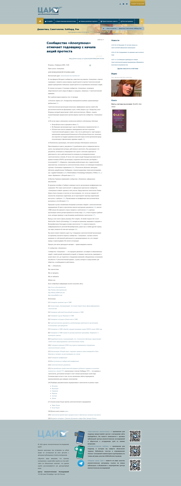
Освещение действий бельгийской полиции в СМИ (67, 312)
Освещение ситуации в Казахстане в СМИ (64, 319)
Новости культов (111, 28)
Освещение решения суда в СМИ (61, 302)
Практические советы (110, 21)
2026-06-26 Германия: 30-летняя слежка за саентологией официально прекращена (124, 46)
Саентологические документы (60, 365)
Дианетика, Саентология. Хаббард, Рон (130, 28)
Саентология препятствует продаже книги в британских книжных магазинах (76, 415)
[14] (95, 207)
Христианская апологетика (66, 21)
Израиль (54, 393)
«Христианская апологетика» (99, 431)
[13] (67, 201)
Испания (55, 386)
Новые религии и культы (89, 21)
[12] (64, 198)
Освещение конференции (59, 357)
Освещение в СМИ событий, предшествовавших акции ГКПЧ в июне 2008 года (76, 329)
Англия (54, 396)
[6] (73, 146)
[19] (81, 224)
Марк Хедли (56, 405)
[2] (49, 117)
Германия (55, 391)
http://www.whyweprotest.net (57, 287)
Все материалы (127, 21)
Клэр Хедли (56, 408)
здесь (66, 411)
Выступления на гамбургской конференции (65, 361)
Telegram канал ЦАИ (95, 460)
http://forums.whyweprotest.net (57, 290)
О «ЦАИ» (50, 21)
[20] (76, 229)
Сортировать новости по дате (78, 32)
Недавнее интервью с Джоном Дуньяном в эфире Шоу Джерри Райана (73, 418)
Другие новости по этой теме (127, 68)
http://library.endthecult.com (56, 292)
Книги (114, 100)
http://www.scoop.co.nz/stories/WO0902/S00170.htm (86, 58)
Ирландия (55, 388)
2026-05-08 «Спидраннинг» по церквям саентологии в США (127, 54)
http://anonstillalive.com (55, 295)
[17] (94, 215)
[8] (73, 167)
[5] (84, 139)
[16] (84, 212)
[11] (73, 175)
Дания (54, 398)
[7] (58, 162)
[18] (70, 221)
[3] (77, 124)
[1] (57, 103)
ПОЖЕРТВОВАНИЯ (137, 4)
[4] (98, 127)
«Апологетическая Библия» (98, 446)
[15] (87, 210)
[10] (99, 173)
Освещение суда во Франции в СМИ (62, 316)
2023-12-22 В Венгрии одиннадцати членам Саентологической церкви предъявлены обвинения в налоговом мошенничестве (127, 62)
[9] (65, 173)
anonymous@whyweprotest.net (70, 76)
